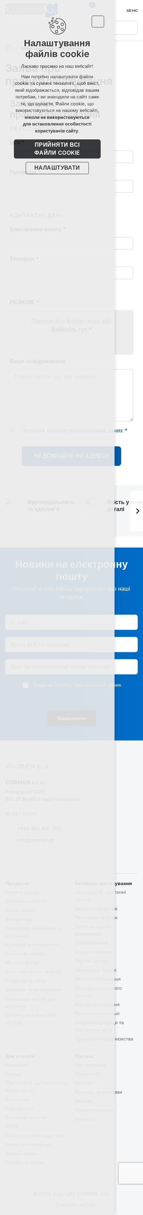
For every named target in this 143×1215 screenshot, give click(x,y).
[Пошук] (131, 28)
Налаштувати (57, 168)
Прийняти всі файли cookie (57, 149)
